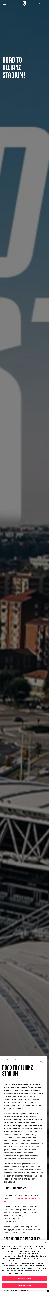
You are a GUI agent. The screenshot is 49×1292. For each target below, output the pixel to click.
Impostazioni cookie (24, 1285)
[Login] (44, 3)
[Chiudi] (45, 1242)
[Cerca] (40, 3)
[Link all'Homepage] (24, 3)
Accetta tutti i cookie (24, 1278)
